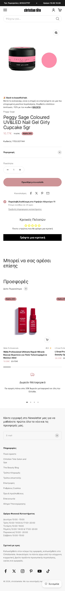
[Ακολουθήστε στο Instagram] (22, 571)
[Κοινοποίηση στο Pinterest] (42, 193)
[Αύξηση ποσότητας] (20, 169)
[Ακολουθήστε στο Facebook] (5, 571)
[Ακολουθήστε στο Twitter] (14, 571)
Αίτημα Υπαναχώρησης (14, 504)
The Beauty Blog (11, 467)
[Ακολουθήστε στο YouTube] (39, 571)
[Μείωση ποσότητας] (8, 169)
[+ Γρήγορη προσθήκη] (47, 340)
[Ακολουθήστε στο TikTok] (48, 571)
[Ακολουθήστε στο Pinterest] (31, 571)
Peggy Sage (9, 111)
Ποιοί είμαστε (9, 454)
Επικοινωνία (9, 498)
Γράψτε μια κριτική (32, 237)
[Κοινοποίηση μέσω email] (48, 193)
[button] (57, 18)
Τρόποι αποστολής (12, 478)
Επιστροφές (9, 483)
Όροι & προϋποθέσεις (13, 493)
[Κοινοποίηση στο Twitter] (36, 193)
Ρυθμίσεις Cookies (12, 488)
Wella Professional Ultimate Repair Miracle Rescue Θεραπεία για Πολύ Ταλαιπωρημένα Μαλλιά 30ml (25, 355)
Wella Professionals (10, 348)
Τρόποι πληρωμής (11, 472)
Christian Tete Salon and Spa (14, 460)
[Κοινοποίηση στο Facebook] (31, 193)
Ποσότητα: (8, 163)
